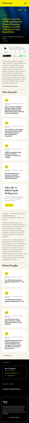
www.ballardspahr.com (8, 215)
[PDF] (25, 10)
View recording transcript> (10, 86)
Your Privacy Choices (14, 417)
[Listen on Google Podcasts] (15, 56)
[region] (14, 409)
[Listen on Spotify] (23, 56)
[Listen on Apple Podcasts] (7, 56)
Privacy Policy (5, 413)
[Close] (26, 399)
